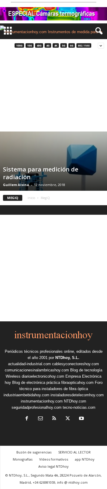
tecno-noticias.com (79, 407)
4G (48, 45)
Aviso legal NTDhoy (53, 466)
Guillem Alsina (16, 184)
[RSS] (54, 419)
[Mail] (40, 419)
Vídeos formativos (53, 459)
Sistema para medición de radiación (40, 173)
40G (39, 45)
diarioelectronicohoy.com (43, 376)
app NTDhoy (85, 459)
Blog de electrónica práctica (36, 382)
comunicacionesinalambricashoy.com (37, 370)
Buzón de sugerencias (33, 452)
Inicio (31, 198)
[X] (68, 419)
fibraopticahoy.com (77, 382)
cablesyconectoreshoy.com (75, 364)
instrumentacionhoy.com (42, 401)
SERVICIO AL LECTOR (74, 452)
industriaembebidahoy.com (26, 395)
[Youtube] (81, 419)
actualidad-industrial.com (29, 364)
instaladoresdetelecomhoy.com (77, 395)
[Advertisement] (53, 92)
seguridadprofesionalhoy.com (37, 407)
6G (71, 45)
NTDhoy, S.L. (67, 357)
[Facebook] (27, 419)
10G (29, 45)
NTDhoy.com (75, 401)
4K (55, 45)
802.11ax (84, 45)
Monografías (22, 459)
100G (19, 45)
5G (63, 45)
